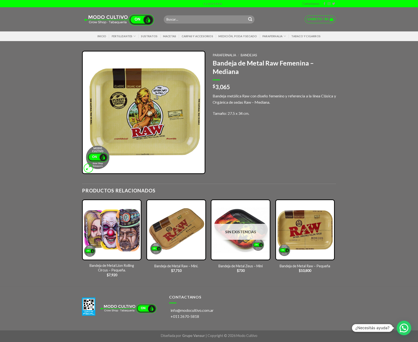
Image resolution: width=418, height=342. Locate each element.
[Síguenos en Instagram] (329, 4)
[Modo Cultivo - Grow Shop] (119, 19)
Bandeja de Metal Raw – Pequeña (305, 266)
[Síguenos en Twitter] (333, 4)
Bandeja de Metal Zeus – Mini (240, 266)
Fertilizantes (122, 36)
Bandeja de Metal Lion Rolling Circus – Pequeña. (112, 267)
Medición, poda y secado (237, 36)
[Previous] (82, 242)
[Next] (334, 242)
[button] (404, 328)
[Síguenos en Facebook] (324, 4)
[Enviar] (250, 19)
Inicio (101, 36)
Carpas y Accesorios (197, 36)
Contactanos (310, 4)
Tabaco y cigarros (306, 36)
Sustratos (149, 36)
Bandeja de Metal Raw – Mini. (176, 266)
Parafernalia (272, 36)
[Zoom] (88, 168)
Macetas (169, 36)
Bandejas (249, 55)
